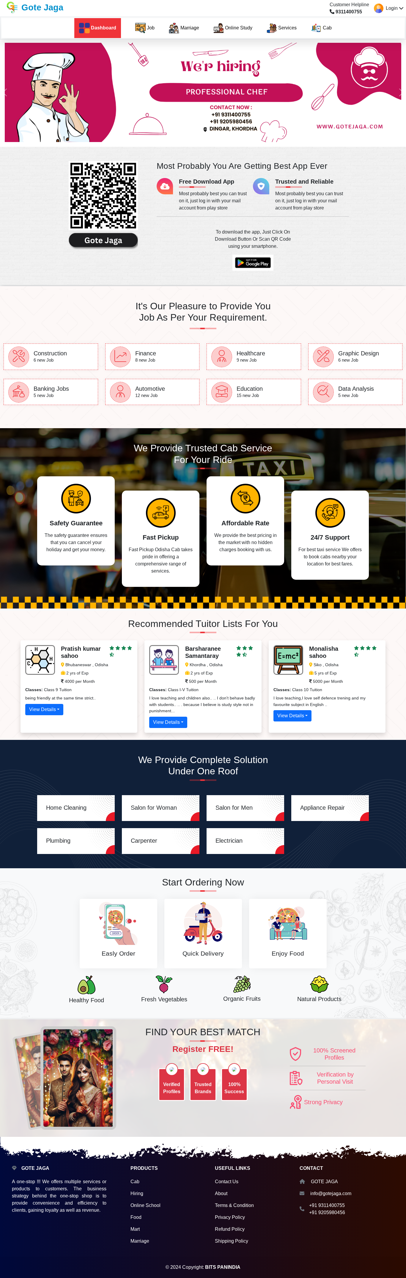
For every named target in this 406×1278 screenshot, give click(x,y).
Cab (134, 1181)
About (221, 1193)
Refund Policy (230, 1229)
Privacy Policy (230, 1217)
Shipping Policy (231, 1241)
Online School (145, 1205)
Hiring (136, 1193)
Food (135, 1217)
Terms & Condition (234, 1205)
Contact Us (226, 1181)
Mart (135, 1229)
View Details (42, 709)
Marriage (139, 1241)
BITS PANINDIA (222, 1267)
